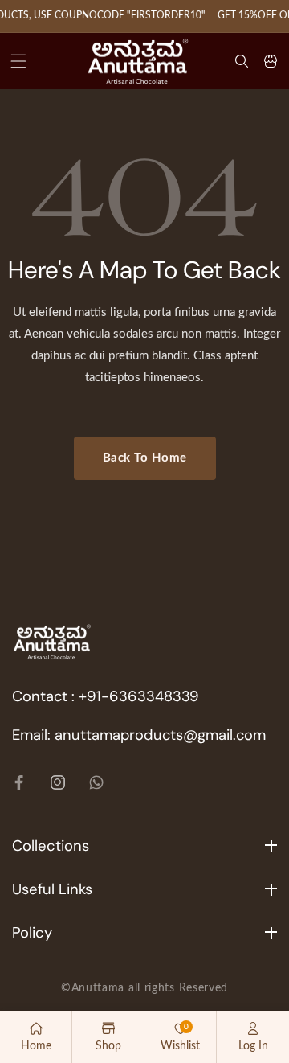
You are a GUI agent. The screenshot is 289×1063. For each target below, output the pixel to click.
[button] (18, 61)
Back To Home (145, 458)
